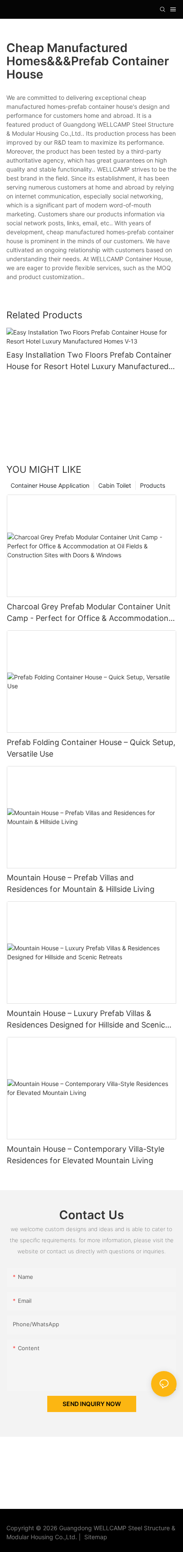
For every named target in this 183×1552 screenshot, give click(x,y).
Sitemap (94, 1536)
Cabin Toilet (114, 485)
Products (152, 485)
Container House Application (50, 485)
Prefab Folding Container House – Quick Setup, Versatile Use (91, 748)
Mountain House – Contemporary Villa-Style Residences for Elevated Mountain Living (85, 1154)
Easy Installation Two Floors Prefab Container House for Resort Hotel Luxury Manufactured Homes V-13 (89, 361)
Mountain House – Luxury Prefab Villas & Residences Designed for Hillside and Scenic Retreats (86, 1020)
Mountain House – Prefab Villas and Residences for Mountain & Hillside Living (80, 883)
